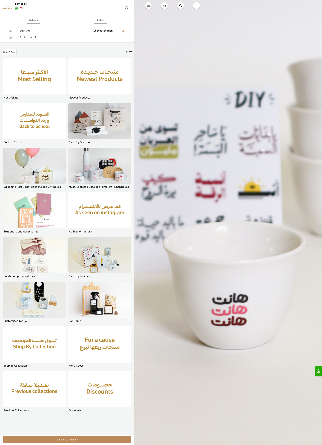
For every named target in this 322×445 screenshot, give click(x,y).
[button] (67, 8)
